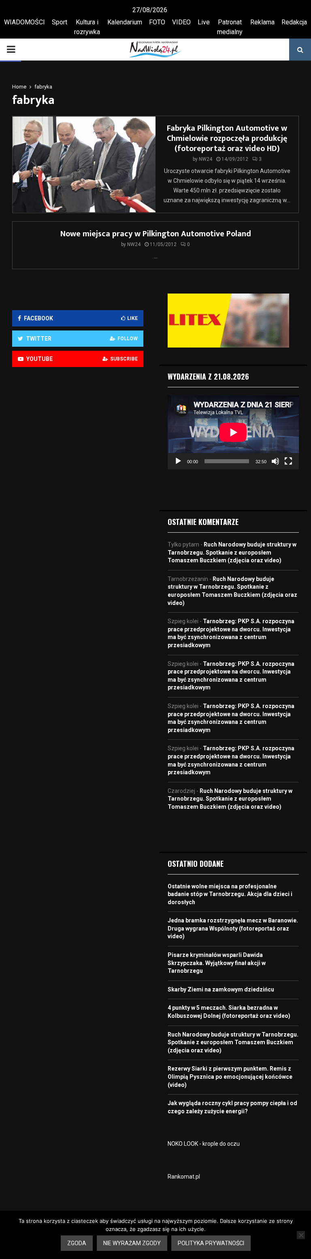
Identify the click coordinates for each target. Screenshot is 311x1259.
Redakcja (294, 22)
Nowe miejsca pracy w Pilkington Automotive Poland (155, 234)
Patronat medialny (230, 27)
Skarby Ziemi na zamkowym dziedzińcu (221, 989)
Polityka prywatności (211, 1243)
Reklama (262, 22)
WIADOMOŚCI (24, 22)
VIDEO (181, 22)
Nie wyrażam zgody (132, 1243)
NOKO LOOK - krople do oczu (204, 1143)
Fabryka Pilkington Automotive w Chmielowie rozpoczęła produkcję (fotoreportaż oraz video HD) (227, 138)
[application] (233, 432)
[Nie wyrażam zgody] (301, 1235)
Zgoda (76, 1243)
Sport (59, 22)
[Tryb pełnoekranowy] (288, 461)
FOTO (157, 22)
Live (204, 22)
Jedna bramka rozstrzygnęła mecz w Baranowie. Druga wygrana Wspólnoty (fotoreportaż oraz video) (233, 928)
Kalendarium (124, 22)
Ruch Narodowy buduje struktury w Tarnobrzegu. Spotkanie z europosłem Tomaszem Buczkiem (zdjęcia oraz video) (232, 552)
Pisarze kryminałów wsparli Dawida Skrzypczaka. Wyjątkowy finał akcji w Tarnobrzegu (217, 963)
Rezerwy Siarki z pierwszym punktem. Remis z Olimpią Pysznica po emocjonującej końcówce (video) (230, 1076)
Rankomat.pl (184, 1176)
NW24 (205, 159)
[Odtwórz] (178, 461)
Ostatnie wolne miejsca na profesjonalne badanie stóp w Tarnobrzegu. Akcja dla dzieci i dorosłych (230, 894)
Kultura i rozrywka (87, 27)
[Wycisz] (275, 461)
